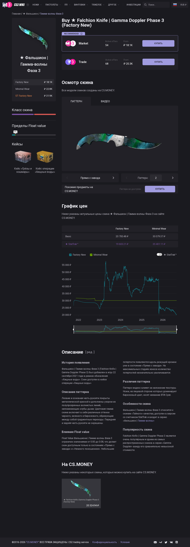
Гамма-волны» (145, 420)
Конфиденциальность (104, 542)
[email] (155, 542)
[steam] (160, 542)
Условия (125, 542)
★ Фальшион (30, 13)
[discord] (176, 542)
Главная (16, 13)
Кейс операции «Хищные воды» (45, 170)
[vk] (171, 542)
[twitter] (165, 542)
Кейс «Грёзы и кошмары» (23, 170)
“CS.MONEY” (32, 542)
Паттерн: (143, 177)
